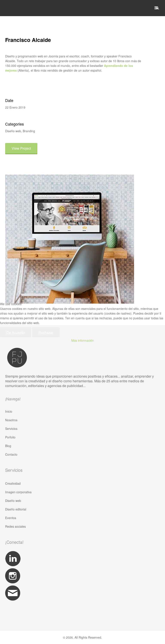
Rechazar (45, 332)
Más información (82, 340)
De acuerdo (15, 332)
